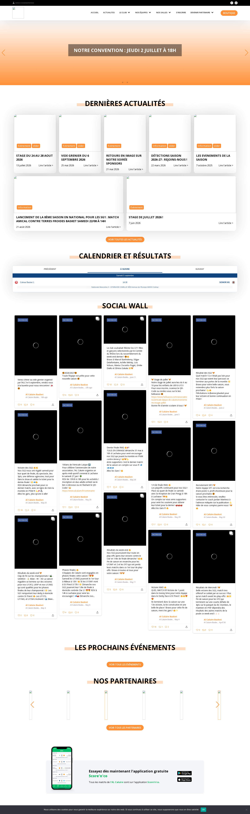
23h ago (89, 388)
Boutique (229, 13)
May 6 (88, 605)
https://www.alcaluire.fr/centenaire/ (78, 490)
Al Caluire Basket (34, 394)
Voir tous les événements (125, 664)
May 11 (133, 582)
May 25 (44, 503)
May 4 (43, 608)
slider (36, 145)
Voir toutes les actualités (125, 239)
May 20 (222, 517)
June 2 (221, 408)
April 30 (222, 622)
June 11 (133, 377)
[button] (122, 82)
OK (203, 809)
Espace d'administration (24, 3)
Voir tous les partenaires (125, 727)
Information (159, 145)
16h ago (44, 397)
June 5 (177, 414)
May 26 (88, 500)
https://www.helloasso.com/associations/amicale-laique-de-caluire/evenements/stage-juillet (169, 399)
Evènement (24, 145)
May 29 (133, 480)
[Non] (246, 809)
